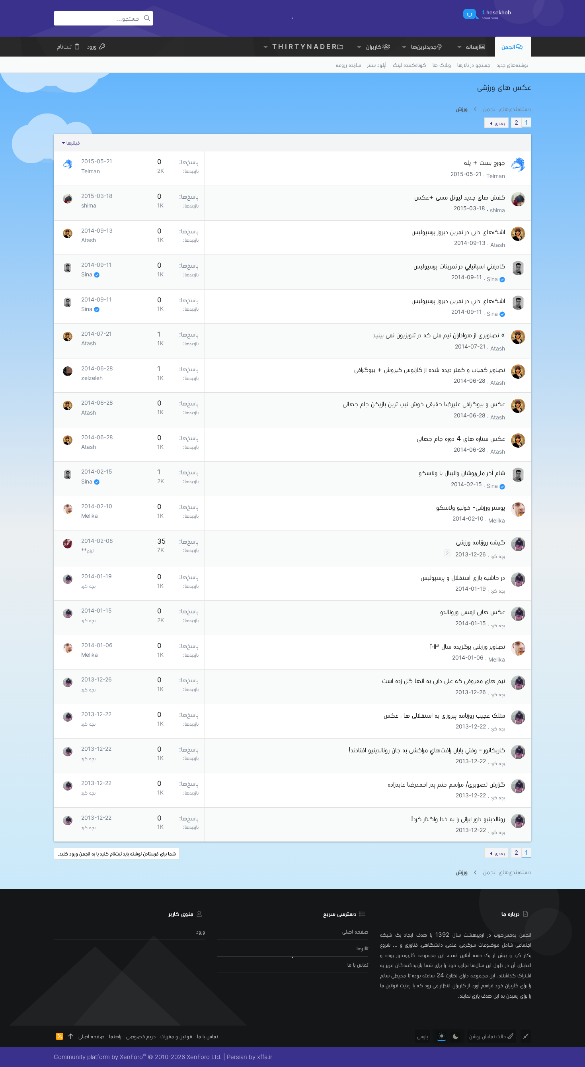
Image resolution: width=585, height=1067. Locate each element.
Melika (496, 520)
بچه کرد (498, 555)
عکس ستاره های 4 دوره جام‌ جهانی (461, 438)
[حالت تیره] (455, 1036)
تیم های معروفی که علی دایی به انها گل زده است (443, 680)
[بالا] (70, 1036)
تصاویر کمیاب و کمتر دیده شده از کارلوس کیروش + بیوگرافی (429, 369)
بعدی (500, 123)
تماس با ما (357, 964)
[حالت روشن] (441, 1036)
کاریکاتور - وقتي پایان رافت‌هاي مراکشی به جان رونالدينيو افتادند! (427, 750)
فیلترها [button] (73, 142)
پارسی (422, 1036)
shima (497, 210)
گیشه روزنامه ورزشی (480, 542)
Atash (497, 244)
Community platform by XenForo (138, 1057)
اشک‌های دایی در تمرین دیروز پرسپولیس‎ (458, 231)
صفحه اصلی (355, 931)
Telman (495, 175)
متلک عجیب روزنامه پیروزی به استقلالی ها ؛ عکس (444, 715)
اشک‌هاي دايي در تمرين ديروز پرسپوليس (458, 300)
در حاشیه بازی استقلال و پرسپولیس (463, 577)
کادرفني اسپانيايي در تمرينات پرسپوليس (459, 266)
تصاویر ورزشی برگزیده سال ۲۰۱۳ (467, 646)
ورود (200, 931)
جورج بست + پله (484, 162)
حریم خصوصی (141, 1036)
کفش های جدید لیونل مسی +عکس (459, 197)
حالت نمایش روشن (488, 1036)
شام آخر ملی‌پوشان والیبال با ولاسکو (462, 472)
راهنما (115, 1036)
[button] (459, 46)
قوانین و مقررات (176, 1036)
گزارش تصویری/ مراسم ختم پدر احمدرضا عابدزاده (446, 784)
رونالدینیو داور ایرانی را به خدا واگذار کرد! (458, 818)
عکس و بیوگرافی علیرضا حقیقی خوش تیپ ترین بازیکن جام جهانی (424, 403)
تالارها (362, 948)
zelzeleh (92, 377)
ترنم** (87, 550)
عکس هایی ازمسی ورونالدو (472, 611)
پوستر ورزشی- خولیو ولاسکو (470, 507)
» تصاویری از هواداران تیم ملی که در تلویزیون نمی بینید (439, 335)
